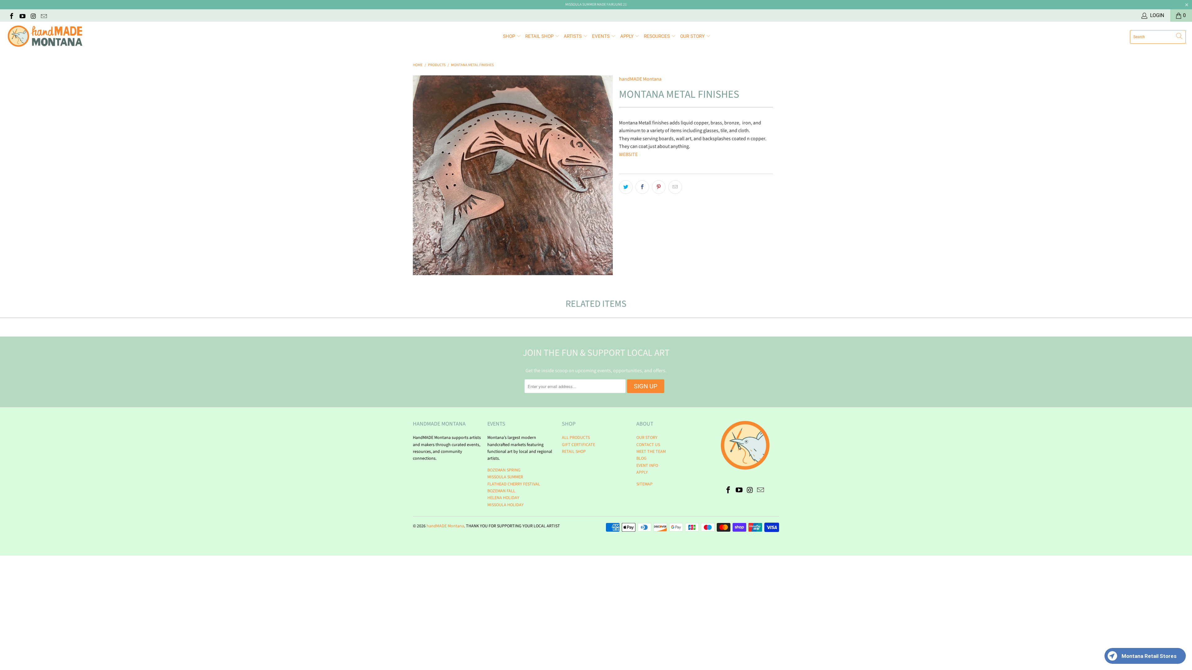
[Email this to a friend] (675, 187)
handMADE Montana (640, 79)
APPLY (627, 36)
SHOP (509, 36)
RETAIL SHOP (540, 36)
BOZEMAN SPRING (504, 470)
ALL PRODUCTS (576, 438)
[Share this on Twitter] (626, 187)
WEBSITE (629, 154)
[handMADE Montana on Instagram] (32, 15)
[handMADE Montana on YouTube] (22, 15)
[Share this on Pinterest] (659, 187)
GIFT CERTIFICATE (578, 445)
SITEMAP (644, 484)
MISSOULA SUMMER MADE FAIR (589, 4)
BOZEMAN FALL (501, 491)
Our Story (693, 36)
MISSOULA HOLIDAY (505, 505)
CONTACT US (648, 445)
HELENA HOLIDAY (503, 498)
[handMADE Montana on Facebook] (11, 15)
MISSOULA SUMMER (505, 477)
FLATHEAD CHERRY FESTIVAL (513, 484)
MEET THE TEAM (651, 452)
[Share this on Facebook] (642, 187)
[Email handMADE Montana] (43, 15)
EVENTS (601, 36)
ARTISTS (573, 36)
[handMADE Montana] (45, 37)
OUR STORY (646, 438)
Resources (657, 36)
